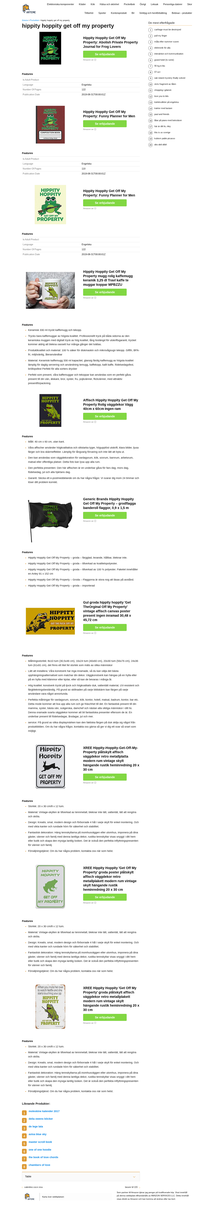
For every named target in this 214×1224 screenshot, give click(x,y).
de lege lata (36, 1126)
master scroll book (40, 1142)
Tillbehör (88, 13)
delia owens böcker (41, 1118)
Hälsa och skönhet (109, 4)
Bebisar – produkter (182, 13)
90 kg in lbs (159, 66)
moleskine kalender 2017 (44, 1111)
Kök (93, 4)
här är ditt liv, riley (162, 126)
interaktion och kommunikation (168, 53)
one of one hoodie (40, 1149)
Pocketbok (129, 4)
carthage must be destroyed (167, 29)
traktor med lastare (163, 108)
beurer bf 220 (131, 1187)
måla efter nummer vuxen (166, 41)
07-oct (157, 72)
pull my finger (160, 35)
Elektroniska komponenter (60, 4)
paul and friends (161, 114)
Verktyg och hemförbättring (153, 13)
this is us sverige (162, 132)
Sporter (102, 13)
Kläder (82, 4)
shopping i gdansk (162, 90)
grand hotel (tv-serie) (164, 60)
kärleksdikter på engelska (166, 102)
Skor (189, 4)
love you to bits (161, 96)
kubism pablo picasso (164, 138)
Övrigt (143, 4)
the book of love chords (43, 1157)
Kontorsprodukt (119, 13)
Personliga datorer (172, 4)
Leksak (154, 4)
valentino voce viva (33, 1187)
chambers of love (39, 1165)
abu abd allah (160, 144)
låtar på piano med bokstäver (168, 120)
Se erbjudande (105, 54)
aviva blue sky (37, 1134)
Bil (133, 13)
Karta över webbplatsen (53, 1197)
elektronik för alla (162, 47)
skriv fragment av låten (165, 84)
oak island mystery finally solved (169, 78)
